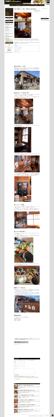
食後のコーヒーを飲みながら (18, 49)
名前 (14, 361)
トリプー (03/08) (7, 35)
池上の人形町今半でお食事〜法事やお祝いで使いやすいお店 (26, 390)
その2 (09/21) (6, 26)
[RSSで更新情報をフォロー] (45, 1)
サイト (15, 365)
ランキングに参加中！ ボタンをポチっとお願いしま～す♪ (9, 48)
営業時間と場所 (16, 50)
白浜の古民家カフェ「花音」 (18, 46)
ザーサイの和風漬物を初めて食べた (23, 339)
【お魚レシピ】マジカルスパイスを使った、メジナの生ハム (25, 338)
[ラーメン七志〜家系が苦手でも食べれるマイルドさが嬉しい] (16, 398)
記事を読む (19, 388)
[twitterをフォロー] (48, 1)
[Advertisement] (27, 58)
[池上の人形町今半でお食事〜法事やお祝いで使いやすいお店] (16, 393)
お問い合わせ (44, 18)
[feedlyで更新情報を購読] (47, 1)
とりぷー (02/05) (7, 29)
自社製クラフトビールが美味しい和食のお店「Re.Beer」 (26, 385)
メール (15, 363)
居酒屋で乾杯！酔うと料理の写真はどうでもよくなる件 (25, 409)
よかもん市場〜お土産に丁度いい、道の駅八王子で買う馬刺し (26, 404)
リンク (9, 20)
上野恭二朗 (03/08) (7, 38)
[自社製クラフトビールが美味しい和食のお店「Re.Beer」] (16, 388)
